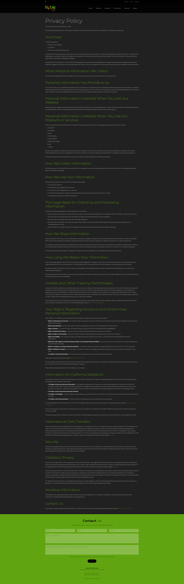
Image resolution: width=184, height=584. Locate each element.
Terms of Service (107, 556)
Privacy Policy (98, 556)
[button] (101, 8)
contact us (112, 435)
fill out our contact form (125, 508)
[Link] (45, 1)
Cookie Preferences (95, 578)
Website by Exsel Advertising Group (92, 574)
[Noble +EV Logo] (50, 8)
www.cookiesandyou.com (97, 302)
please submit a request (77, 358)
